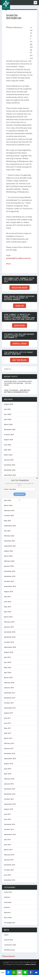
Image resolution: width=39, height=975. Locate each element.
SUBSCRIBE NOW (19, 494)
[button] (20, 480)
